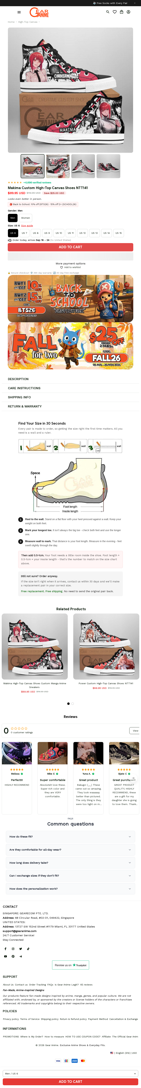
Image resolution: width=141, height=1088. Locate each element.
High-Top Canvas (27, 21)
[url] (19, 931)
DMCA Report (10, 1052)
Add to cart (70, 1082)
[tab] (68, 704)
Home (11, 21)
